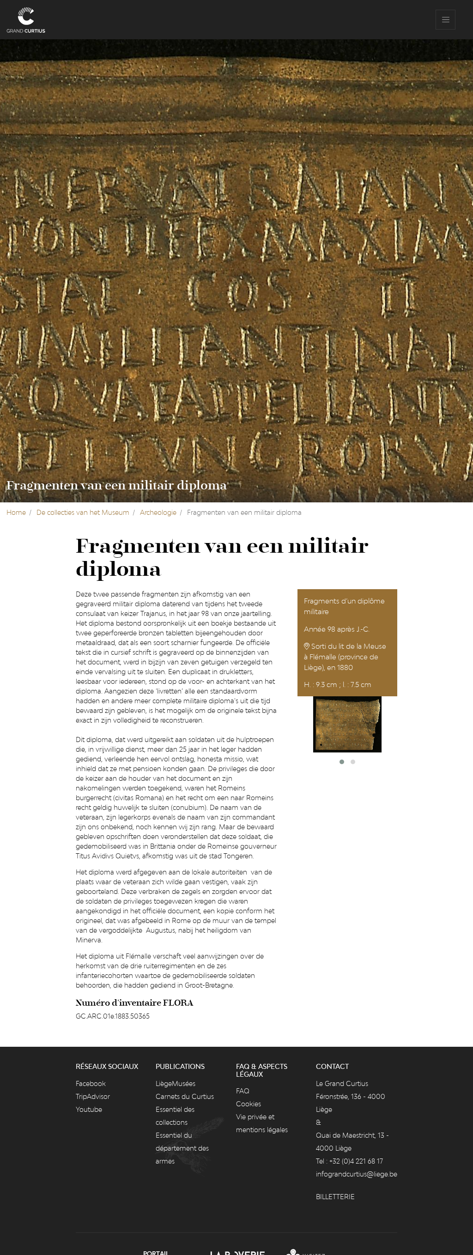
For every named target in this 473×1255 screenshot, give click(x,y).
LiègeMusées (175, 1083)
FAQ (242, 1091)
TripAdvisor (93, 1096)
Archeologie (158, 512)
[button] (341, 761)
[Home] (25, 19)
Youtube (89, 1109)
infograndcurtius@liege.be (356, 1174)
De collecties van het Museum (82, 512)
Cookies (248, 1104)
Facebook (91, 1083)
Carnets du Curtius (185, 1096)
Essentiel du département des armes (182, 1148)
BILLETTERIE (335, 1197)
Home (16, 512)
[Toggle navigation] (445, 20)
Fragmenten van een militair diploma (116, 486)
